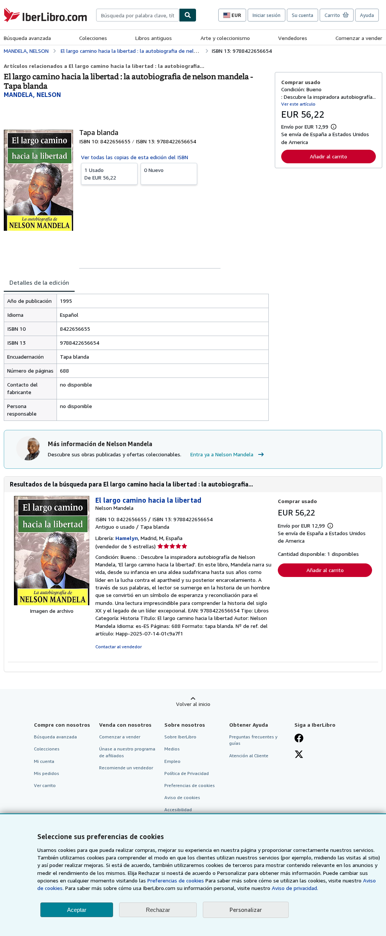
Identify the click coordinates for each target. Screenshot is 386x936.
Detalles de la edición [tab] (39, 282)
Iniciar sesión (266, 15)
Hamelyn (126, 538)
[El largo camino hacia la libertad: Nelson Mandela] (51, 603)
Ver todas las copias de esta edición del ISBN (134, 157)
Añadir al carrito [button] (328, 156)
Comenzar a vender (358, 38)
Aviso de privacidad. (295, 888)
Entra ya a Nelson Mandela (221, 454)
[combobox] (137, 15)
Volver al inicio (193, 704)
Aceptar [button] (76, 910)
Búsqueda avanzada (27, 38)
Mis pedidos (46, 773)
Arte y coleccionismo (225, 38)
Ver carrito (45, 785)
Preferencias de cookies (175, 880)
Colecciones (93, 38)
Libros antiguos (153, 38)
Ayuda (367, 15)
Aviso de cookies (182, 797)
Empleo (172, 761)
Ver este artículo (298, 104)
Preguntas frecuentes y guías (253, 740)
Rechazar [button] (158, 910)
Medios (172, 749)
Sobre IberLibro (180, 737)
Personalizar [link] (246, 909)
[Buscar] (187, 15)
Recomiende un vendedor (126, 767)
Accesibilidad (178, 809)
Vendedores (292, 38)
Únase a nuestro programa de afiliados (127, 752)
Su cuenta (302, 15)
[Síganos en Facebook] (298, 739)
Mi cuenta (44, 761)
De (100, 174)
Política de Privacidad (186, 773)
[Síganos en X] (298, 755)
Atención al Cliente (248, 755)
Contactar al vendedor (118, 646)
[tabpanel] (136, 357)
